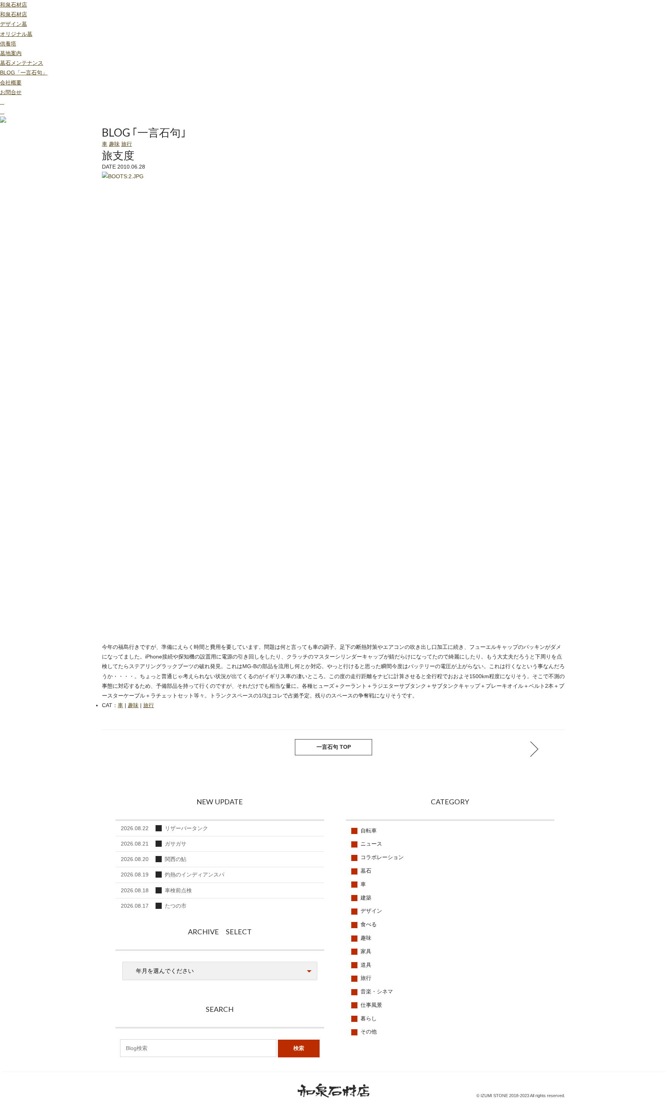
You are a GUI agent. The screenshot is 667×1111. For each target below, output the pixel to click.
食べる (369, 924)
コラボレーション (382, 857)
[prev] (534, 749)
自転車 (369, 830)
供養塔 (8, 44)
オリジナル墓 (16, 34)
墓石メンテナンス (21, 63)
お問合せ (11, 92)
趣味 (114, 144)
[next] (133, 749)
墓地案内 (11, 53)
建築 (366, 898)
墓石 (366, 871)
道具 (366, 965)
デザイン (371, 911)
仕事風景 (371, 1005)
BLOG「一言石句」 (23, 72)
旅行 (126, 144)
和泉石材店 (13, 5)
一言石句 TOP (334, 747)
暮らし (369, 1018)
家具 (366, 951)
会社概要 (11, 82)
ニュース (371, 844)
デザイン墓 (13, 24)
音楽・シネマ (377, 991)
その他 (369, 1031)
